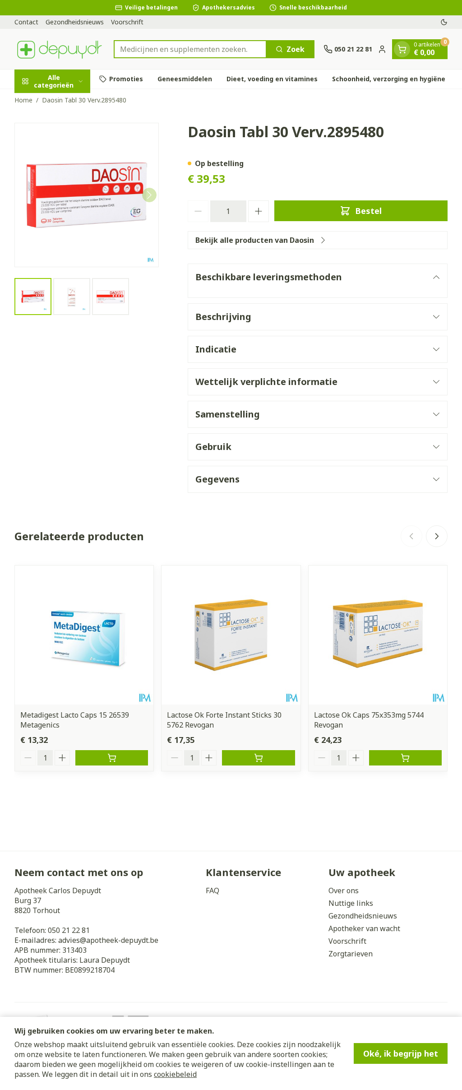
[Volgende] (149, 195)
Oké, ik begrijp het (400, 1053)
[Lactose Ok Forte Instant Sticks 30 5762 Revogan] (231, 635)
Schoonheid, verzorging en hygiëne (388, 78)
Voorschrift (127, 22)
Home (23, 100)
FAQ (212, 890)
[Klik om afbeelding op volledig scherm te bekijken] (86, 195)
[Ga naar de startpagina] (59, 49)
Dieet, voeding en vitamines (272, 78)
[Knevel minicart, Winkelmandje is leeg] (402, 49)
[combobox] (190, 49)
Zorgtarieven (350, 954)
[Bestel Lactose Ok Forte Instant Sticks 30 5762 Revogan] (258, 757)
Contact (26, 22)
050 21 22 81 (69, 930)
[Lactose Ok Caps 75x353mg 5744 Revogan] (378, 635)
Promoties (126, 78)
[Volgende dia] (437, 536)
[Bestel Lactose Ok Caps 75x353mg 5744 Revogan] (405, 757)
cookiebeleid (175, 1074)
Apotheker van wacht (364, 928)
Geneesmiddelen (184, 78)
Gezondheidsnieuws (75, 22)
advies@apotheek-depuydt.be (108, 940)
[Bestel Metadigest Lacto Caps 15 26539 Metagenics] (111, 757)
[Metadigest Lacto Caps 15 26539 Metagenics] (84, 635)
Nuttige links (350, 903)
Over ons (343, 890)
